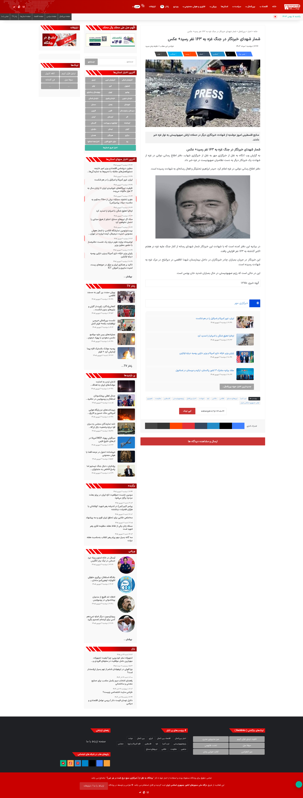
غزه (208, 398)
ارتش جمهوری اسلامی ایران (250, 403)
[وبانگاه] (292, 7)
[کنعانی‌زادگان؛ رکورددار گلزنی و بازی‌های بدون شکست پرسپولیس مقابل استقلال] (126, 311)
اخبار (250, 31)
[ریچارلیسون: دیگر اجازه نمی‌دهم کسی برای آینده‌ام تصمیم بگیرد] (126, 623)
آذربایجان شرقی (127, 80)
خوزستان (127, 104)
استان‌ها (224, 6)
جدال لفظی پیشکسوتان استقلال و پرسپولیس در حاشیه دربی (101, 397)
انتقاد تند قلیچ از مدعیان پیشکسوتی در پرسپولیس (103, 598)
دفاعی (214, 398)
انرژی (151, 738)
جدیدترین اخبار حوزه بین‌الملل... (236, 386)
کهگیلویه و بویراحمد (110, 123)
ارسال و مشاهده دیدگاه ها (202, 441)
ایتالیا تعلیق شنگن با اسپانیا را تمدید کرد (216, 336)
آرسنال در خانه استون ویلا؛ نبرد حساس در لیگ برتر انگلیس (101, 559)
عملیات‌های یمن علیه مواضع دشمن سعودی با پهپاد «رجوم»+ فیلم (100, 336)
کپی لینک (187, 411)
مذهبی (183, 749)
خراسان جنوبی (127, 98)
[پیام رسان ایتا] (19, 7)
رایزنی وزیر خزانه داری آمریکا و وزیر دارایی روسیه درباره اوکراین (206, 353)
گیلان (127, 129)
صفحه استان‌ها (25, 16)
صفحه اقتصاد (38, 16)
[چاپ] (151, 426)
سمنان (93, 104)
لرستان (110, 129)
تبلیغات (152, 6)
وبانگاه (193, 778)
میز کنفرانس (246, 751)
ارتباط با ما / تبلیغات (94, 786)
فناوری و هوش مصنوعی (194, 6)
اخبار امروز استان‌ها (110, 147)
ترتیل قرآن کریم (69, 73)
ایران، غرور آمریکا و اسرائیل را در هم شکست (215, 318)
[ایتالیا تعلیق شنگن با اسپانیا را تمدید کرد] (245, 340)
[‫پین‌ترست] (188, 426)
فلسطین (167, 398)
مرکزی (127, 135)
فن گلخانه (50, 80)
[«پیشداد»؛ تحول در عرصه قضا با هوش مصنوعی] (126, 456)
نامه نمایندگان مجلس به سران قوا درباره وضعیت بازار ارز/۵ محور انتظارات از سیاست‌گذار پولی (101, 426)
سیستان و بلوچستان (127, 110)
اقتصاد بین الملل (164, 738)
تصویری (149, 398)
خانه (274, 6)
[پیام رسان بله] (14, 7)
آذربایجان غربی (110, 80)
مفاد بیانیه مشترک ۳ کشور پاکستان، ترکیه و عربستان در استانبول (205, 370)
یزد (127, 141)
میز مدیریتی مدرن (210, 739)
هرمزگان (110, 135)
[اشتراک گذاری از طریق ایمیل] (163, 426)
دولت (130, 738)
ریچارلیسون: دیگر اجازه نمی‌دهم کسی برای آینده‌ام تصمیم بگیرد (101, 618)
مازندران (93, 129)
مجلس (120, 743)
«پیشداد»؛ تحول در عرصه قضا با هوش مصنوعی (100, 454)
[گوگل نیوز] (23, 7)
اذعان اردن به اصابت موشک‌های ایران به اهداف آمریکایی (103, 383)
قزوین (93, 110)
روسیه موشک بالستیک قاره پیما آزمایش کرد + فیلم (101, 350)
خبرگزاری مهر (241, 303)
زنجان (110, 104)
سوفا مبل (69, 80)
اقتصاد (264, 6)
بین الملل (141, 738)
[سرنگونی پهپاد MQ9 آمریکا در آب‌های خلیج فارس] (126, 442)
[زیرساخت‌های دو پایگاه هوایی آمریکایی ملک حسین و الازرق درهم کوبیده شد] (126, 414)
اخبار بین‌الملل (191, 398)
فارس (110, 110)
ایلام (93, 86)
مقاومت (158, 398)
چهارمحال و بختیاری (93, 92)
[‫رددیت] (176, 426)
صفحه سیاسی (51, 16)
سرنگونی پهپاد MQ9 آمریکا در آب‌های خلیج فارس (102, 440)
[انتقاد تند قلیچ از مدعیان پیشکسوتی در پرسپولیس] (126, 604)
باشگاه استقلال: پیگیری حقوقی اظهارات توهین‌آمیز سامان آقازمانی (101, 579)
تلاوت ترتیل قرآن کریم (247, 739)
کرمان (93, 117)
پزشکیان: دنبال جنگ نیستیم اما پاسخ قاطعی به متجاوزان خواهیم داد (101, 468)
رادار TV (14, 16)
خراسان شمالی (93, 98)
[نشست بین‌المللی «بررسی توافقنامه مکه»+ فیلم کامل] (126, 325)
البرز (110, 86)
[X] (226, 426)
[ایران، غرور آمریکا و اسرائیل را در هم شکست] (245, 323)
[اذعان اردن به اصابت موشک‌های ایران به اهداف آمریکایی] (126, 386)
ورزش (213, 6)
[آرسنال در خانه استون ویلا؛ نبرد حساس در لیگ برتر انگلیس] (126, 565)
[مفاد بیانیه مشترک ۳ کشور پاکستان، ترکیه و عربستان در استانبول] (245, 375)
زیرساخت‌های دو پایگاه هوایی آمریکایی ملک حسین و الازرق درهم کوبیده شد (102, 411)
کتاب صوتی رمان (211, 751)
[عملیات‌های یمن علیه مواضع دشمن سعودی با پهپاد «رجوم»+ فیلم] (126, 339)
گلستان (93, 123)
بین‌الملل (251, 6)
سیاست (237, 6)
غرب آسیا (243, 398)
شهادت (201, 398)
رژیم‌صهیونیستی (178, 398)
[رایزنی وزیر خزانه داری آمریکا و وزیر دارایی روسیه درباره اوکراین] (245, 358)
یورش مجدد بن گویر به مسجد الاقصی (101, 294)
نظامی (222, 398)
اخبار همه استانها (93, 141)
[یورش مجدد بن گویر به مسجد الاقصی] (126, 297)
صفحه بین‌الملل (64, 16)
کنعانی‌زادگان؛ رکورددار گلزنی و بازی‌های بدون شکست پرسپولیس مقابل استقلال (101, 308)
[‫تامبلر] (201, 426)
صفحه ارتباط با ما (96, 742)
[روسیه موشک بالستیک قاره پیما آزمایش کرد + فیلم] (126, 353)
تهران (110, 92)
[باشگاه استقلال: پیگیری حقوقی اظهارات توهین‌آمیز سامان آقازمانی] (126, 584)
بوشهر (127, 92)
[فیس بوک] (238, 426)
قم (127, 117)
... (68, 86)
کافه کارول (50, 73)
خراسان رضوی (110, 98)
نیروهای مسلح (232, 398)
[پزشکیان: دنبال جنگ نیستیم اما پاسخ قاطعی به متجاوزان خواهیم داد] (126, 471)
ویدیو (175, 6)
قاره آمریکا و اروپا (134, 743)
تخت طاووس (211, 745)
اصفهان (127, 86)
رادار (165, 6)
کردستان (110, 117)
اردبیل (93, 80)
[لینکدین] (213, 426)
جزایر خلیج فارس (110, 141)
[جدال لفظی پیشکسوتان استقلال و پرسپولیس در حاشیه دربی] (126, 400)
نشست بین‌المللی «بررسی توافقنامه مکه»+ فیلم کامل (103, 322)
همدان (93, 135)
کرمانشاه (127, 123)
